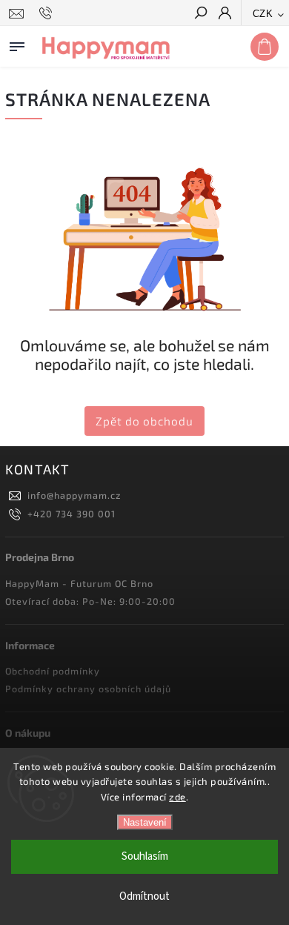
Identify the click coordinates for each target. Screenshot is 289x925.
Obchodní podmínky (52, 671)
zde (177, 797)
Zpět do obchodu (144, 421)
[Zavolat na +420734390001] (48, 13)
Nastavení (145, 822)
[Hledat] (200, 14)
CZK (263, 13)
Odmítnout (144, 896)
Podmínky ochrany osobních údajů (88, 688)
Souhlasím (145, 856)
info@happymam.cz (74, 495)
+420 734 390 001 (71, 514)
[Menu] (17, 44)
